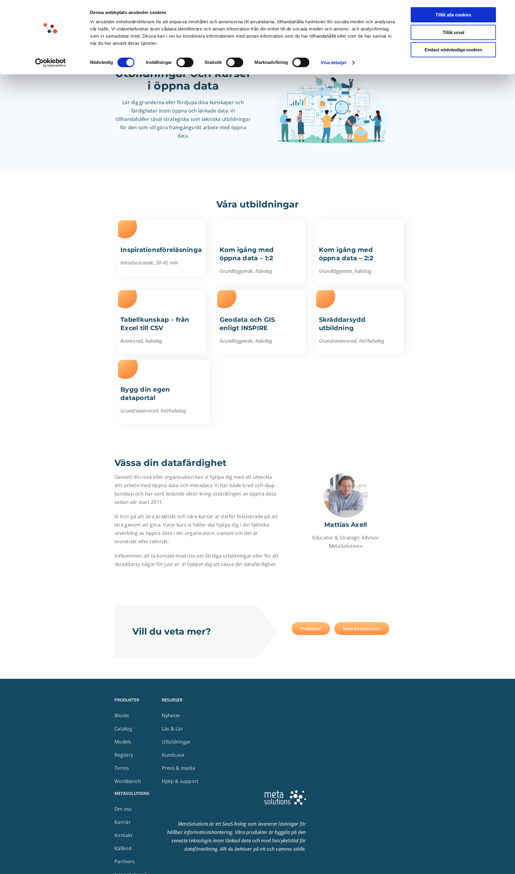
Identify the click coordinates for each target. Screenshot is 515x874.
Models (122, 741)
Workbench (127, 781)
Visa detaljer (334, 62)
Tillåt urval (453, 32)
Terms (121, 768)
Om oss (123, 809)
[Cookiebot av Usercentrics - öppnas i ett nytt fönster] (50, 62)
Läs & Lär (172, 728)
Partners (124, 861)
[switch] (184, 62)
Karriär (122, 822)
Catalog (123, 728)
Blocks (121, 715)
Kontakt (123, 835)
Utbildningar (176, 741)
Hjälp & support (180, 781)
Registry (123, 755)
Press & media (178, 768)
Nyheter (171, 715)
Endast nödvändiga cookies (453, 49)
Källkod (122, 848)
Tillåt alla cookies (453, 14)
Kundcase (173, 755)
